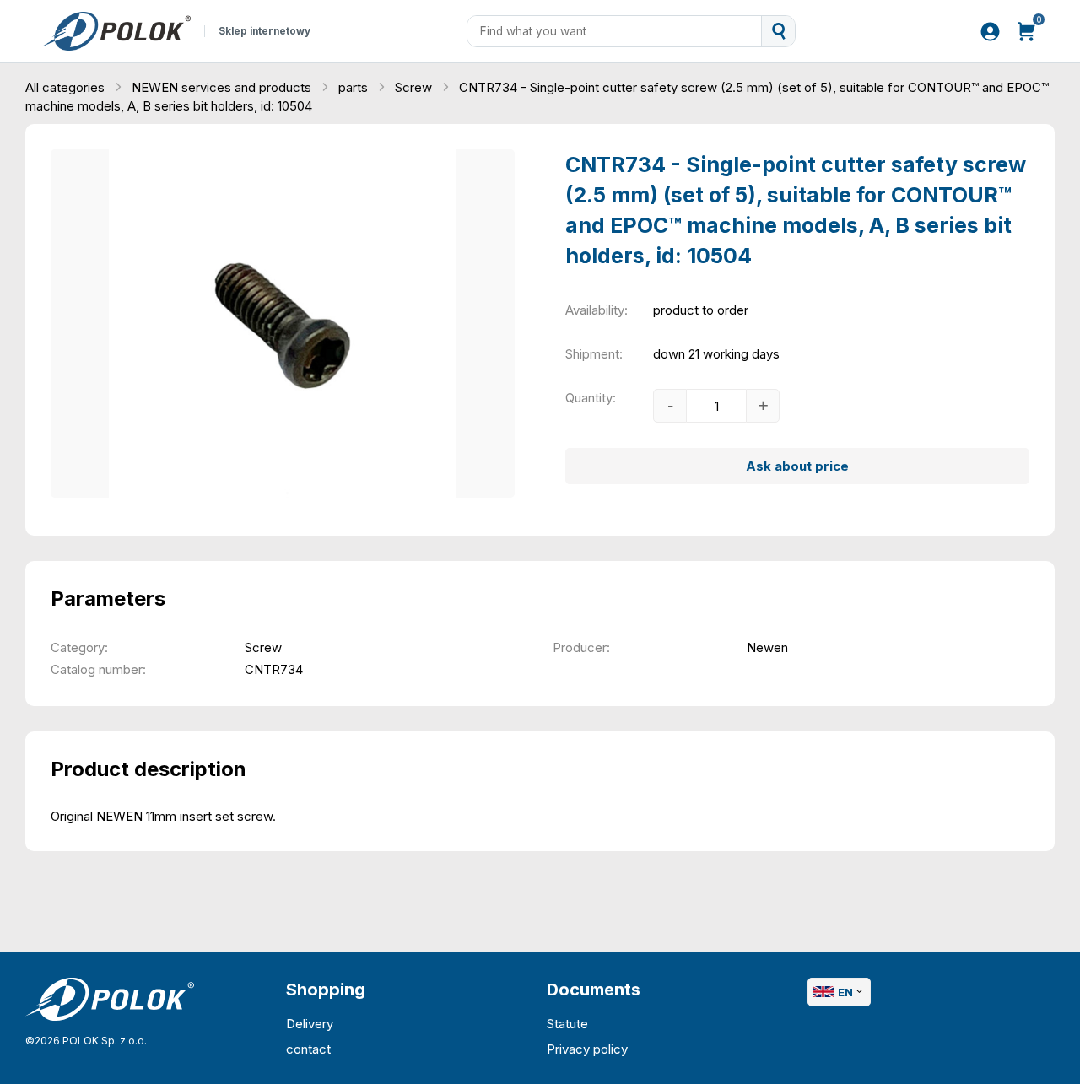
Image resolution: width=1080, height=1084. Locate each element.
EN (845, 992)
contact (308, 1049)
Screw (415, 87)
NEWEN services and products (223, 87)
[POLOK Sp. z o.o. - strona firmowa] (116, 31)
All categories (66, 87)
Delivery (309, 1024)
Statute (567, 1024)
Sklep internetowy (264, 31)
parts (354, 87)
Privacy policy (587, 1049)
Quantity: (590, 398)
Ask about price (797, 466)
